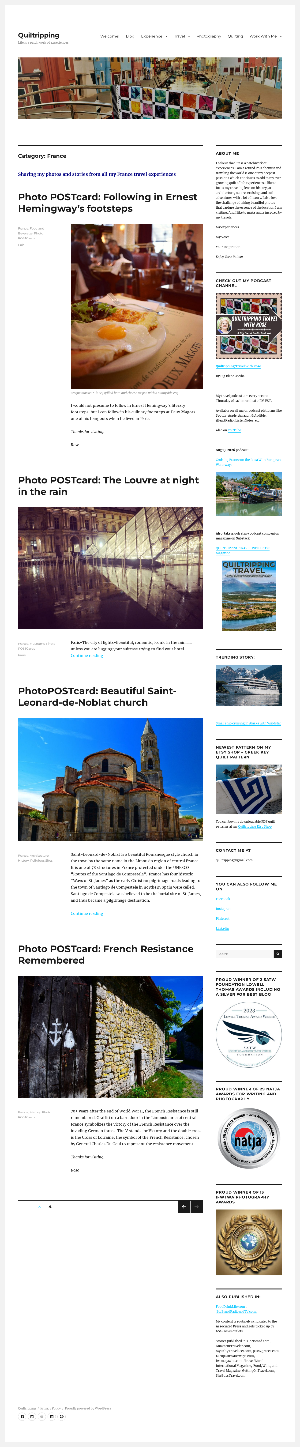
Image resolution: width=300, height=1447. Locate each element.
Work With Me (263, 36)
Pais (21, 245)
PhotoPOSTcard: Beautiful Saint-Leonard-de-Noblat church (97, 696)
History (23, 860)
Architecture (39, 855)
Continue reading (87, 655)
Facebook (223, 899)
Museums (37, 643)
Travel (179, 36)
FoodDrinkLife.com (230, 1307)
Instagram (224, 909)
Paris (22, 655)
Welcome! (109, 36)
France (23, 228)
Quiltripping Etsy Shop (255, 827)
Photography (209, 36)
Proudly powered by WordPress (88, 1408)
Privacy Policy (50, 1408)
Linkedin (222, 929)
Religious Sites (41, 860)
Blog (130, 36)
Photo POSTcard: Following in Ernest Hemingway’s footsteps (107, 202)
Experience (151, 36)
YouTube (234, 430)
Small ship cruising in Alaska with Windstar (248, 723)
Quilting (235, 36)
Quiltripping (39, 35)
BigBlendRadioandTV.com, (237, 1312)
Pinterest (222, 919)
